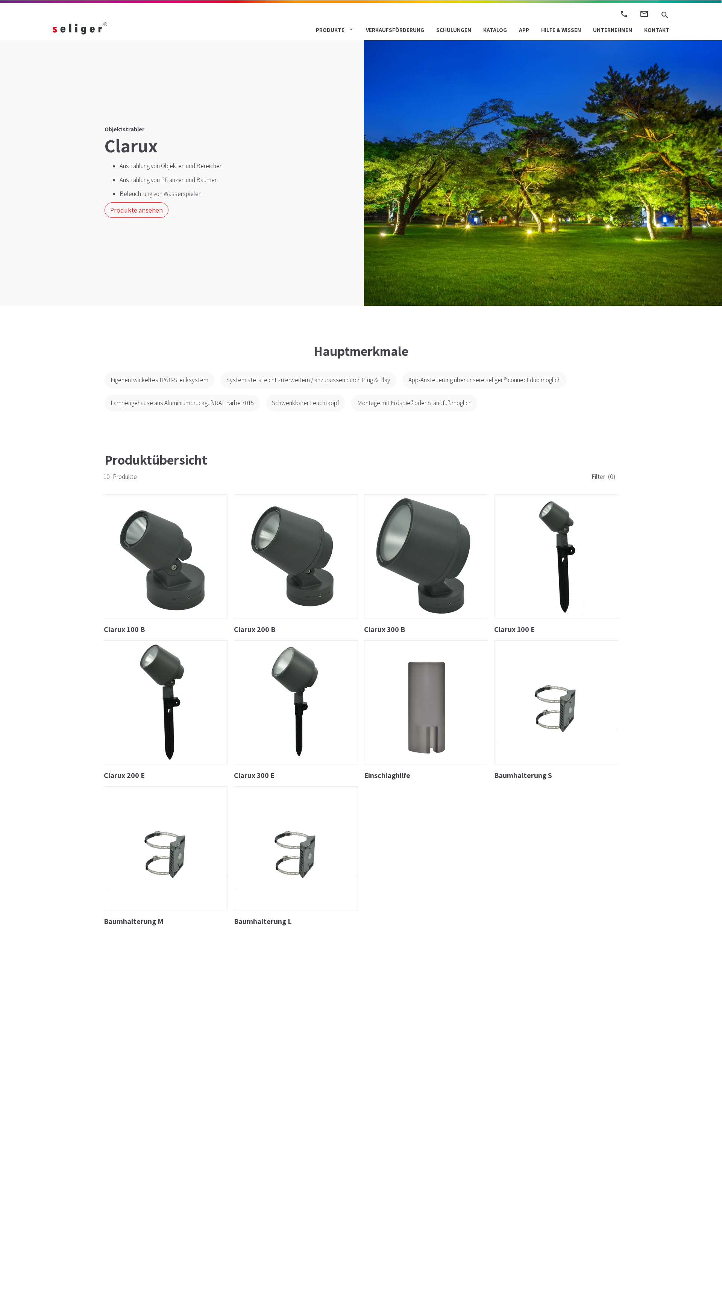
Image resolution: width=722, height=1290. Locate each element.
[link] (101, 28)
